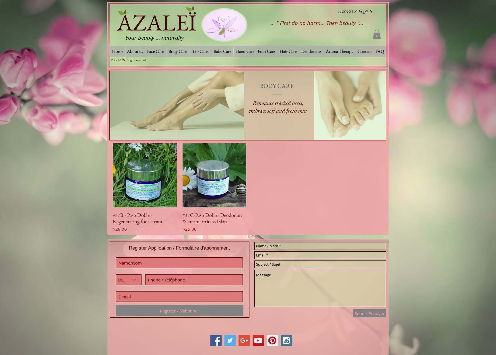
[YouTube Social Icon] (258, 340)
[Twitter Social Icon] (230, 340)
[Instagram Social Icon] (286, 340)
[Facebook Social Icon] (216, 340)
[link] (377, 34)
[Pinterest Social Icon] (272, 340)
